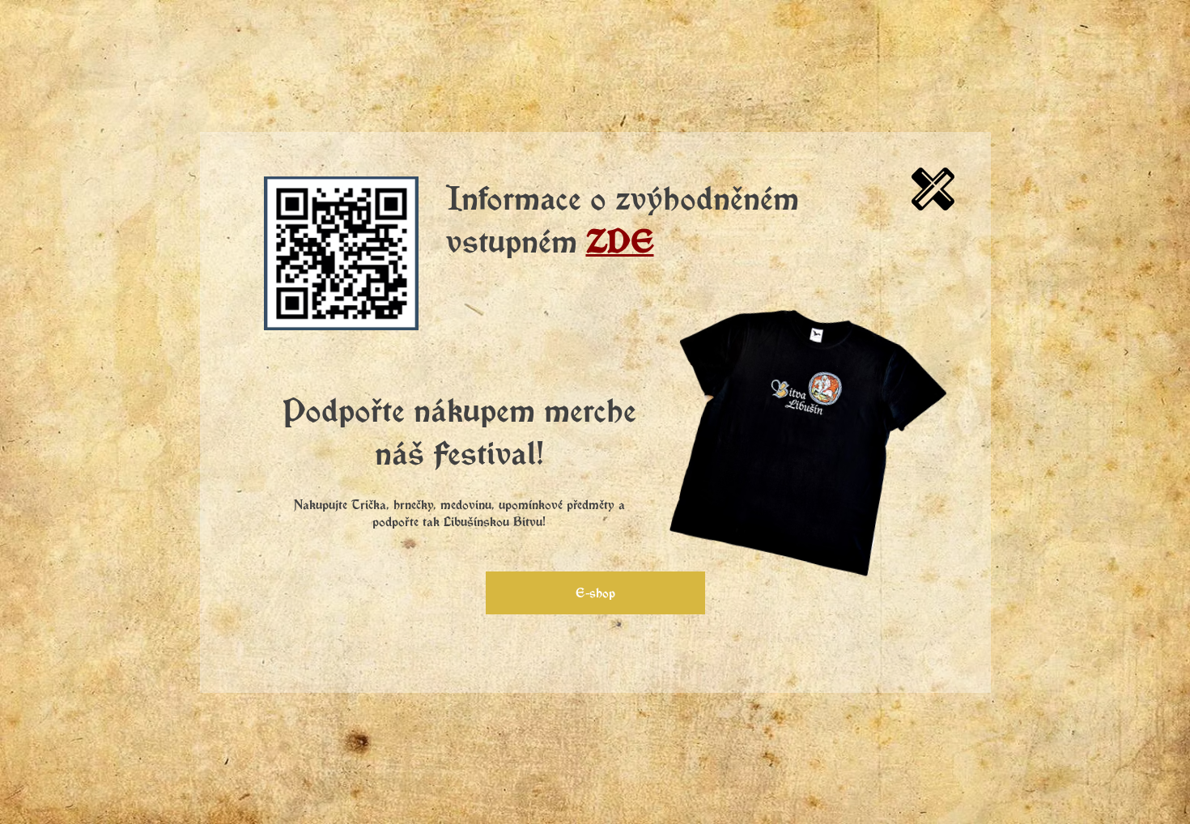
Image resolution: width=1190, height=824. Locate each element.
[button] (933, 189)
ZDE (620, 240)
